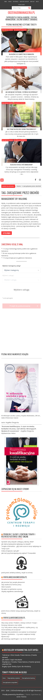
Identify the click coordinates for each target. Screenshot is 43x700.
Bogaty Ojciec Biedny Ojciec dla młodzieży (16, 666)
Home (5, 1)
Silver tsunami (6, 587)
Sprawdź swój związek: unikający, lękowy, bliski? (17, 542)
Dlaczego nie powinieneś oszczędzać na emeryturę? (19, 632)
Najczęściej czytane (7, 30)
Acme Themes (21, 697)
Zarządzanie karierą (19, 103)
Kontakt (32, 1)
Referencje (15, 1)
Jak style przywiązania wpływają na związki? (16, 544)
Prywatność (21, 4)
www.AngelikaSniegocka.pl (15, 577)
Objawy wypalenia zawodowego (12, 591)
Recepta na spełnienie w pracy (11, 589)
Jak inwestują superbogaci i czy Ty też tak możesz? (18, 639)
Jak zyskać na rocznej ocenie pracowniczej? (21, 129)
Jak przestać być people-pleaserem (13, 582)
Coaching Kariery (24, 1)
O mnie (10, 1)
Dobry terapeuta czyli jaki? (10, 551)
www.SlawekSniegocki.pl (14, 617)
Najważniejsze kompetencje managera (21, 54)
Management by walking (14, 199)
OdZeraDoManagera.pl (21, 12)
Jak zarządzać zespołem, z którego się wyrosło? (21, 92)
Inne (4, 678)
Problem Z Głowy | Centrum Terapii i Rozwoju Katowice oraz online (18, 535)
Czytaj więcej (6, 233)
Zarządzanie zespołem (20, 30)
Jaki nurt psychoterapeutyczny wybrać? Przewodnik (18, 553)
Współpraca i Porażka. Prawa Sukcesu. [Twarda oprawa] (21, 662)
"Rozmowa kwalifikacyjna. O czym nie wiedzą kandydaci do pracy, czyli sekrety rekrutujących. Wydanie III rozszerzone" (18, 428)
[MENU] (2, 180)
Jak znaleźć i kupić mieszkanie (12, 660)
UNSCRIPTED (6, 664)
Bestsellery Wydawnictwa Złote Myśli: (21, 649)
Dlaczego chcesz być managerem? (21, 164)
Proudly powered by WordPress (13, 694)
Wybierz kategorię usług (11, 266)
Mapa (37, 1)
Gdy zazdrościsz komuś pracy (11, 585)
